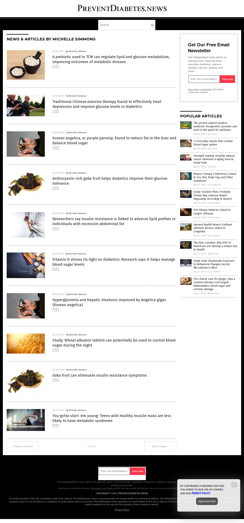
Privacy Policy (122, 510)
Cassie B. (212, 166)
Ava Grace (213, 134)
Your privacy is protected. (200, 89)
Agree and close (207, 501)
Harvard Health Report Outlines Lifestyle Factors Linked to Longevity (212, 228)
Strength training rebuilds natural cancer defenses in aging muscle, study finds (214, 159)
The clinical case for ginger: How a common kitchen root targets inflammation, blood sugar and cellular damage (214, 284)
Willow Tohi (213, 254)
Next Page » (160, 446)
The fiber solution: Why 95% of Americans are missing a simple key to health (215, 246)
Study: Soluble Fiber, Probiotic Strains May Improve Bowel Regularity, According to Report (212, 195)
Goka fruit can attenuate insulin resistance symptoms (99, 375)
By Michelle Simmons (76, 51)
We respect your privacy (102, 488)
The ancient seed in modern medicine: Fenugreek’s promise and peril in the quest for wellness (215, 126)
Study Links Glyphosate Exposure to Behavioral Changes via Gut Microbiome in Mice (213, 264)
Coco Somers (214, 185)
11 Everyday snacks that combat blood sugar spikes (213, 143)
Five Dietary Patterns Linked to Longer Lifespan (212, 211)
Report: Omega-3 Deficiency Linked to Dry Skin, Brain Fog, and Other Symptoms (214, 177)
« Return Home (22, 446)
